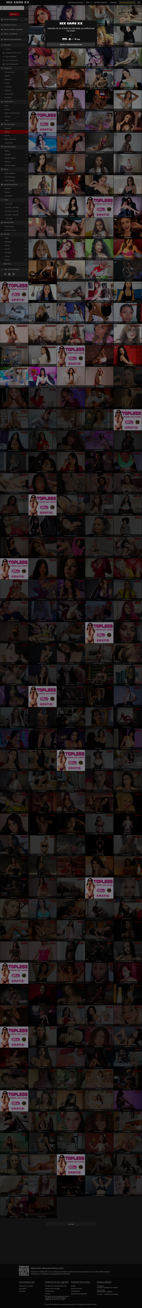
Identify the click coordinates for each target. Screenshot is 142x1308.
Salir (71, 35)
